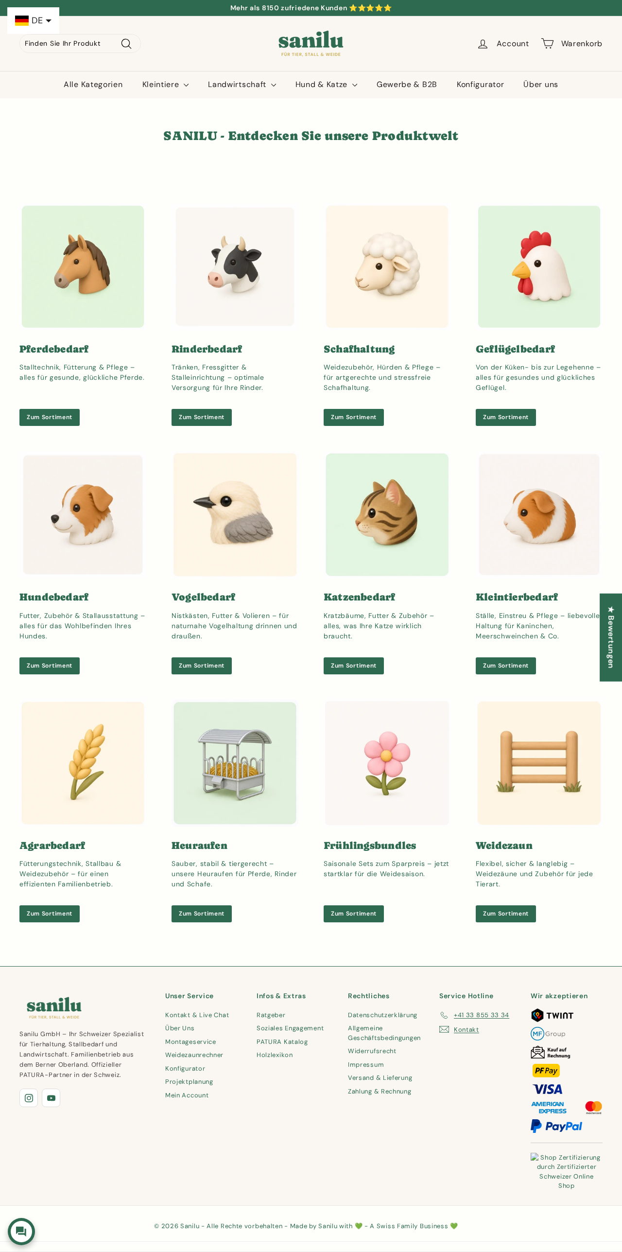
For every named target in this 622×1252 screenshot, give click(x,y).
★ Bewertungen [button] (611, 637)
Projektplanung (189, 1081)
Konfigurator (480, 84)
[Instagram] (28, 1098)
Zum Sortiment (49, 417)
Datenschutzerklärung (382, 1015)
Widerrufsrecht (372, 1051)
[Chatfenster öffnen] (21, 1231)
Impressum (366, 1064)
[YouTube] (51, 1098)
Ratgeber (271, 1015)
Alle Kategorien (93, 84)
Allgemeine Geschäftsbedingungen (384, 1033)
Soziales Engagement (290, 1028)
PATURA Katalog (282, 1042)
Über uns (540, 84)
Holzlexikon (275, 1055)
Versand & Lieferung (380, 1078)
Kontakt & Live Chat (197, 1015)
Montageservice (190, 1042)
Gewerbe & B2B (407, 84)
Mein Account (186, 1095)
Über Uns (180, 1028)
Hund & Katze (322, 84)
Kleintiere (162, 84)
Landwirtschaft (238, 84)
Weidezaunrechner (194, 1055)
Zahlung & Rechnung (380, 1091)
